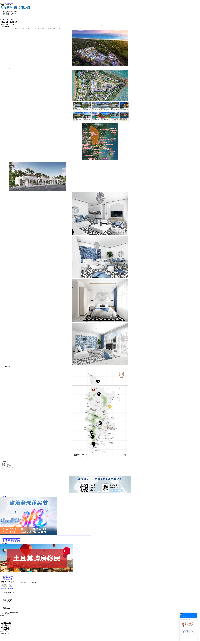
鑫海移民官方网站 (3, 0)
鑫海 (1, 588)
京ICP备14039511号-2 (14, 637)
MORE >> (5, 496)
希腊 (12, 3)
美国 (5, 3)
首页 (100, 17)
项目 (100, 23)
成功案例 (4, 588)
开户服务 (7, 588)
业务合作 (13, 588)
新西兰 (9, 3)
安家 (10, 588)
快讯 (100, 20)
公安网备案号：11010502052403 (6, 639)
